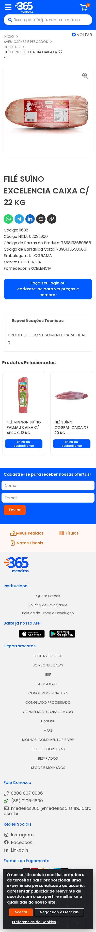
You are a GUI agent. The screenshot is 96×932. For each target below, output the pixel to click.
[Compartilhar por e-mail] (41, 219)
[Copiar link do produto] (51, 219)
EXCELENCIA (29, 262)
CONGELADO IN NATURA (48, 693)
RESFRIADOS (48, 758)
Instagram (22, 835)
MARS (48, 730)
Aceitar (21, 912)
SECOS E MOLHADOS (48, 767)
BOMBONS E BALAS (48, 665)
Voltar (84, 35)
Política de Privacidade (48, 605)
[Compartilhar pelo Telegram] (19, 219)
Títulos (72, 533)
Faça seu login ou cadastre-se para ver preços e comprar (48, 289)
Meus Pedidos (30, 533)
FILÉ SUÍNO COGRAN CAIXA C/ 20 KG (71, 427)
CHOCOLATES (48, 683)
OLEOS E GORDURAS (48, 749)
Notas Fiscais (30, 543)
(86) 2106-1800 (26, 801)
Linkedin (19, 850)
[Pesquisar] (9, 20)
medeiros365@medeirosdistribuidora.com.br (48, 811)
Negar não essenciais (59, 912)
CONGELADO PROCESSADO (48, 702)
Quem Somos (48, 595)
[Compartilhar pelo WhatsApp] (8, 219)
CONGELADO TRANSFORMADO (48, 711)
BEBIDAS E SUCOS (48, 655)
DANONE (48, 721)
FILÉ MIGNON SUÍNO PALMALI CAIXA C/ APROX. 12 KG (24, 427)
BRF (48, 674)
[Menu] (8, 7)
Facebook (21, 842)
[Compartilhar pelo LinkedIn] (30, 219)
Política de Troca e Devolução (48, 613)
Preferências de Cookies (34, 921)
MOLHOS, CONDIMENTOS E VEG (48, 739)
